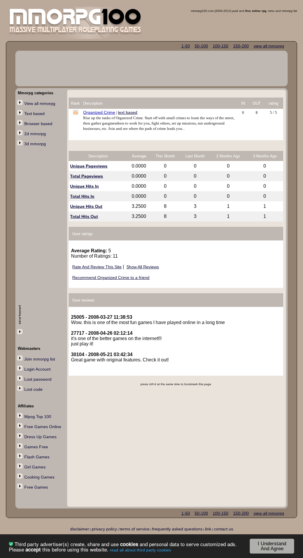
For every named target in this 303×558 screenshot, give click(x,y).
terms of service (134, 529)
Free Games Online (42, 426)
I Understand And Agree (272, 546)
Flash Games (36, 457)
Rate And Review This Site (97, 266)
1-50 (185, 46)
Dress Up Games (40, 436)
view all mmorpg (269, 46)
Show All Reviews (142, 266)
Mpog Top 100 (37, 416)
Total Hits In (82, 196)
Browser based (38, 123)
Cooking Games (39, 477)
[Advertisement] (42, 245)
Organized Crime (99, 112)
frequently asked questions (177, 529)
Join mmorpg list (39, 359)
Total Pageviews (86, 176)
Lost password (37, 379)
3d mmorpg (35, 143)
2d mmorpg (35, 133)
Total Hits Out (84, 216)
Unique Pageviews (88, 166)
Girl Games (35, 467)
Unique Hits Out (86, 206)
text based (127, 112)
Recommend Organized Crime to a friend (110, 277)
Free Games (36, 487)
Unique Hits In (84, 186)
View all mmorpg (39, 103)
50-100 (201, 46)
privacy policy (104, 529)
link (208, 529)
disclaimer (79, 529)
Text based (34, 113)
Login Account (37, 369)
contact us (223, 529)
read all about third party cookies (140, 550)
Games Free (36, 446)
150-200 (241, 46)
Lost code (33, 389)
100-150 (220, 46)
